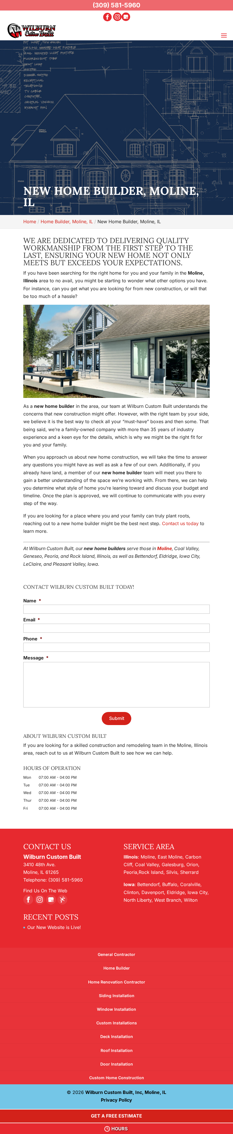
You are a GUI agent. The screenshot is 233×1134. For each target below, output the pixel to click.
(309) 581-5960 (116, 5)
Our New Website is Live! (54, 927)
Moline (164, 548)
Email (31, 620)
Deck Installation (116, 1036)
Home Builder (116, 968)
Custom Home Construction (116, 1077)
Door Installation (116, 1064)
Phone (32, 639)
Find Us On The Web (45, 890)
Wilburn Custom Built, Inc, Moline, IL (125, 1092)
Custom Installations (116, 1022)
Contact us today (180, 523)
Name (32, 600)
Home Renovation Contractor (116, 982)
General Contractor (116, 954)
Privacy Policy (116, 1100)
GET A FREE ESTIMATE (116, 1116)
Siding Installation (116, 995)
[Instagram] (117, 16)
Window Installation (116, 1009)
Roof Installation (117, 1050)
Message (36, 658)
